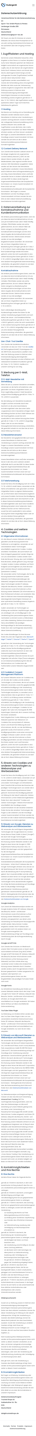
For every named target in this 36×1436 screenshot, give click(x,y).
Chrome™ (17, 639)
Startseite (6, 1426)
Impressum (28, 1426)
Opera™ (31, 639)
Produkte (20, 1426)
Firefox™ (24, 639)
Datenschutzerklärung (17, 1429)
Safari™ (9, 639)
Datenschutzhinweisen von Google (16, 899)
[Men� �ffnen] (33, 5)
